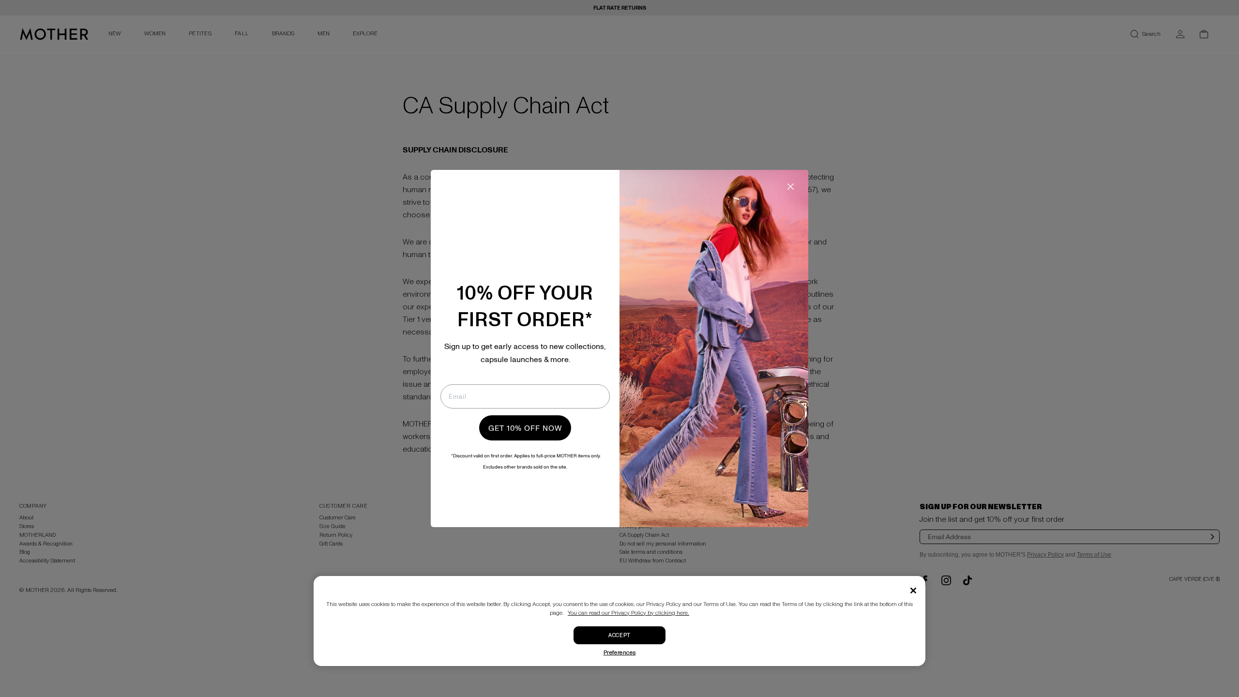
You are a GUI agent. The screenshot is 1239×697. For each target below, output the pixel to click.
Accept (619, 635)
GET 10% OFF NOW (525, 428)
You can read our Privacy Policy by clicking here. (628, 613)
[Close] (913, 590)
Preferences (620, 653)
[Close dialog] (791, 187)
